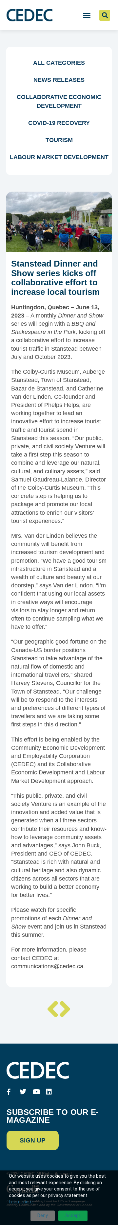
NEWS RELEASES (59, 80)
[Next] (65, 1010)
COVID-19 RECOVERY (59, 123)
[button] (87, 15)
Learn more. (21, 1201)
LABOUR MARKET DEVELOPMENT (59, 157)
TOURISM (59, 140)
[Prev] (52, 1010)
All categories (59, 62)
